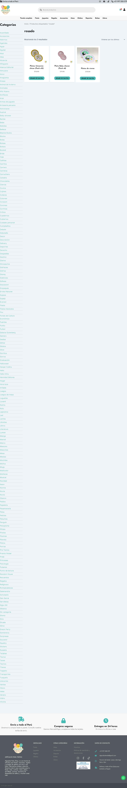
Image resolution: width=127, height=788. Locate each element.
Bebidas (3, 126)
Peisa (2, 512)
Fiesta (37, 18)
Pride (2, 557)
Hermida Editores (7, 377)
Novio (2, 495)
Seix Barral (4, 598)
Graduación (5, 360)
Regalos (54, 18)
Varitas (3, 685)
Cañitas (3, 160)
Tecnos (3, 664)
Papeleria (4, 505)
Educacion (4, 285)
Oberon (3, 498)
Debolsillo (4, 233)
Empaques (4, 288)
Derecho (3, 250)
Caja (2, 157)
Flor (1, 312)
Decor (2, 236)
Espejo (3, 298)
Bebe (2, 122)
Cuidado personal (7, 223)
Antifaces (4, 95)
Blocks (3, 136)
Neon (2, 484)
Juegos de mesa (7, 395)
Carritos (3, 164)
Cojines (3, 191)
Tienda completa (26, 18)
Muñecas (4, 474)
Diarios (3, 260)
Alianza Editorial (6, 67)
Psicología (4, 564)
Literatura (4, 429)
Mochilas (3, 460)
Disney (3, 274)
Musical (3, 477)
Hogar (2, 381)
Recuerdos (4, 577)
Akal (2, 53)
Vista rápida (37, 61)
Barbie (2, 119)
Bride (2, 154)
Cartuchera (5, 174)
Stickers (3, 647)
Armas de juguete (7, 102)
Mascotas (4, 450)
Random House (6, 574)
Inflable (3, 388)
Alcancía (3, 60)
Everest (3, 302)
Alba (2, 57)
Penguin (3, 522)
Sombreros (4, 633)
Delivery (3, 243)
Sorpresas (4, 636)
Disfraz (3, 271)
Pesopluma (4, 526)
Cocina (3, 188)
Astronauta (4, 109)
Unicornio (4, 681)
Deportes (89, 18)
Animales (4, 88)
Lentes (3, 419)
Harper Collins (6, 367)
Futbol (2, 329)
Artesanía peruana (7, 105)
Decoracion (5, 240)
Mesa (73, 18)
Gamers (3, 336)
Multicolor (4, 471)
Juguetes (45, 18)
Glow (2, 350)
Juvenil (3, 401)
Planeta (3, 540)
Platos (2, 543)
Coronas (3, 205)
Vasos (2, 688)
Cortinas (3, 209)
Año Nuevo (4, 91)
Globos (80, 18)
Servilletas (4, 602)
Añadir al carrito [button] (36, 78)
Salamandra (5, 591)
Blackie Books (6, 133)
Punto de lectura (7, 571)
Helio (2, 370)
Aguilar (3, 50)
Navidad (3, 481)
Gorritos (3, 353)
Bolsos (3, 147)
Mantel (3, 439)
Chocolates (5, 181)
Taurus (3, 657)
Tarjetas (3, 653)
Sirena (2, 615)
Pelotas (3, 515)
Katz (2, 408)
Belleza (3, 129)
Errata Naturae (6, 292)
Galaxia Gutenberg (7, 333)
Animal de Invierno (8, 84)
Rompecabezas (6, 588)
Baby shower (5, 116)
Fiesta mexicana (7, 309)
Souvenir (3, 640)
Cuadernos (4, 216)
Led (1, 415)
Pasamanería (5, 509)
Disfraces (4, 267)
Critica (2, 212)
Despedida (4, 254)
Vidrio (2, 698)
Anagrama (4, 78)
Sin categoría (5, 612)
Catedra (3, 178)
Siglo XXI (3, 605)
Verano (3, 695)
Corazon (3, 202)
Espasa (3, 295)
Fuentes (3, 322)
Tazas (2, 660)
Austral (3, 112)
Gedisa (3, 339)
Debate (3, 229)
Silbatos (3, 609)
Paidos (3, 502)
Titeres (3, 667)
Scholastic (4, 595)
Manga (3, 436)
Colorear (3, 198)
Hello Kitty (4, 374)
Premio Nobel (5, 553)
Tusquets (4, 678)
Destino (3, 257)
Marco (2, 443)
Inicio (26, 24)
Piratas (3, 533)
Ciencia (3, 185)
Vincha (3, 702)
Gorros (3, 357)
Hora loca (4, 384)
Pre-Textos (4, 550)
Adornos (3, 40)
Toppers (3, 671)
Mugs (2, 467)
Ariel (2, 98)
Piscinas (3, 536)
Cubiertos (4, 219)
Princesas (4, 560)
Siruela (3, 622)
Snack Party (5, 629)
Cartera (3, 167)
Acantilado (4, 33)
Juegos (3, 391)
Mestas (3, 457)
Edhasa (3, 281)
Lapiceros (4, 412)
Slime (2, 626)
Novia (2, 491)
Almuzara (4, 71)
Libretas (3, 422)
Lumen (3, 433)
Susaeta (3, 650)
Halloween (4, 364)
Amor (2, 74)
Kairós (2, 405)
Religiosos (4, 584)
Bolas (2, 140)
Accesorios (64, 18)
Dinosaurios (5, 264)
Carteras (3, 171)
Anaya (2, 81)
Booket (3, 150)
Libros (105, 18)
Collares (3, 195)
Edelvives (4, 278)
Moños (3, 464)
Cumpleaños (5, 226)
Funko (2, 326)
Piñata (2, 529)
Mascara (3, 446)
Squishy (3, 643)
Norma (3, 488)
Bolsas (97, 18)
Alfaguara (4, 64)
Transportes (5, 674)
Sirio (2, 619)
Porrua (3, 546)
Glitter (2, 343)
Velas (2, 691)
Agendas (3, 43)
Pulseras (3, 567)
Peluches (3, 519)
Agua (2, 46)
